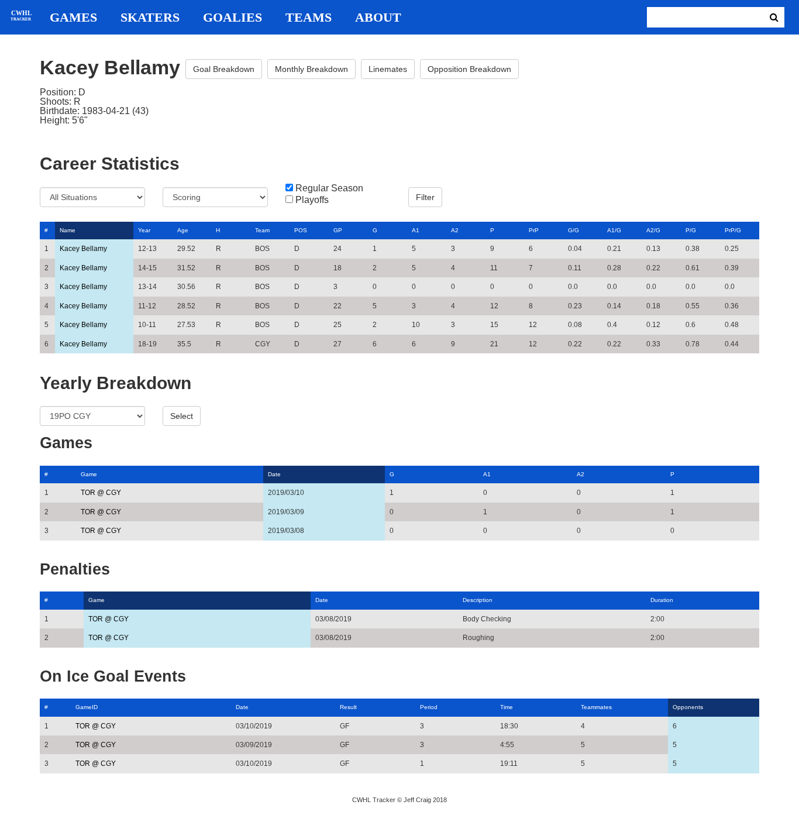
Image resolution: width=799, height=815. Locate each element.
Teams (308, 17)
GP (337, 230)
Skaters (150, 17)
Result (348, 707)
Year (144, 230)
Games (73, 17)
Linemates (387, 69)
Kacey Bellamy (83, 248)
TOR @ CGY (101, 492)
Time (506, 707)
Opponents (688, 707)
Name (67, 230)
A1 (415, 230)
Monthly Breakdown (311, 69)
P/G (691, 230)
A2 (455, 230)
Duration (661, 600)
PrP (534, 230)
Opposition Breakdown (469, 69)
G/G (573, 230)
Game (89, 474)
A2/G (653, 230)
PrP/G (733, 230)
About (378, 17)
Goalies (232, 17)
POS (300, 230)
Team (262, 230)
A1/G (614, 230)
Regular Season (329, 188)
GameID (86, 707)
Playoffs (312, 200)
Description (478, 600)
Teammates (596, 707)
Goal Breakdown (223, 69)
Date (274, 474)
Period (429, 707)
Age (182, 230)
